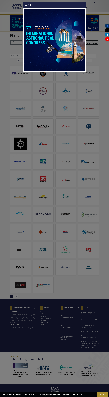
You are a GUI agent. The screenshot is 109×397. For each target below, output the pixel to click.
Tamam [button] (102, 394)
